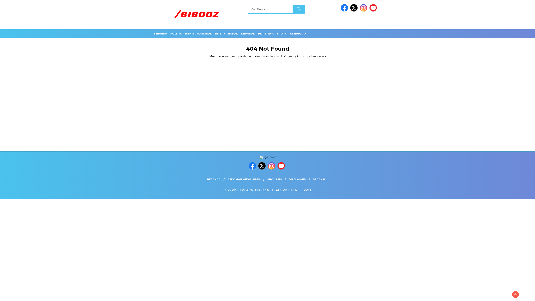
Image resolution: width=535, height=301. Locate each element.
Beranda (160, 33)
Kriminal (248, 33)
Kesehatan (298, 33)
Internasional (226, 33)
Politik (176, 33)
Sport (282, 33)
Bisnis (189, 33)
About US (274, 179)
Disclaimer (297, 179)
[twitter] (354, 10)
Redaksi (319, 179)
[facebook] (345, 10)
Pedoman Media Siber (244, 179)
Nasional (204, 33)
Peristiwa (266, 33)
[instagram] (364, 10)
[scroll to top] (515, 294)
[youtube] (373, 10)
